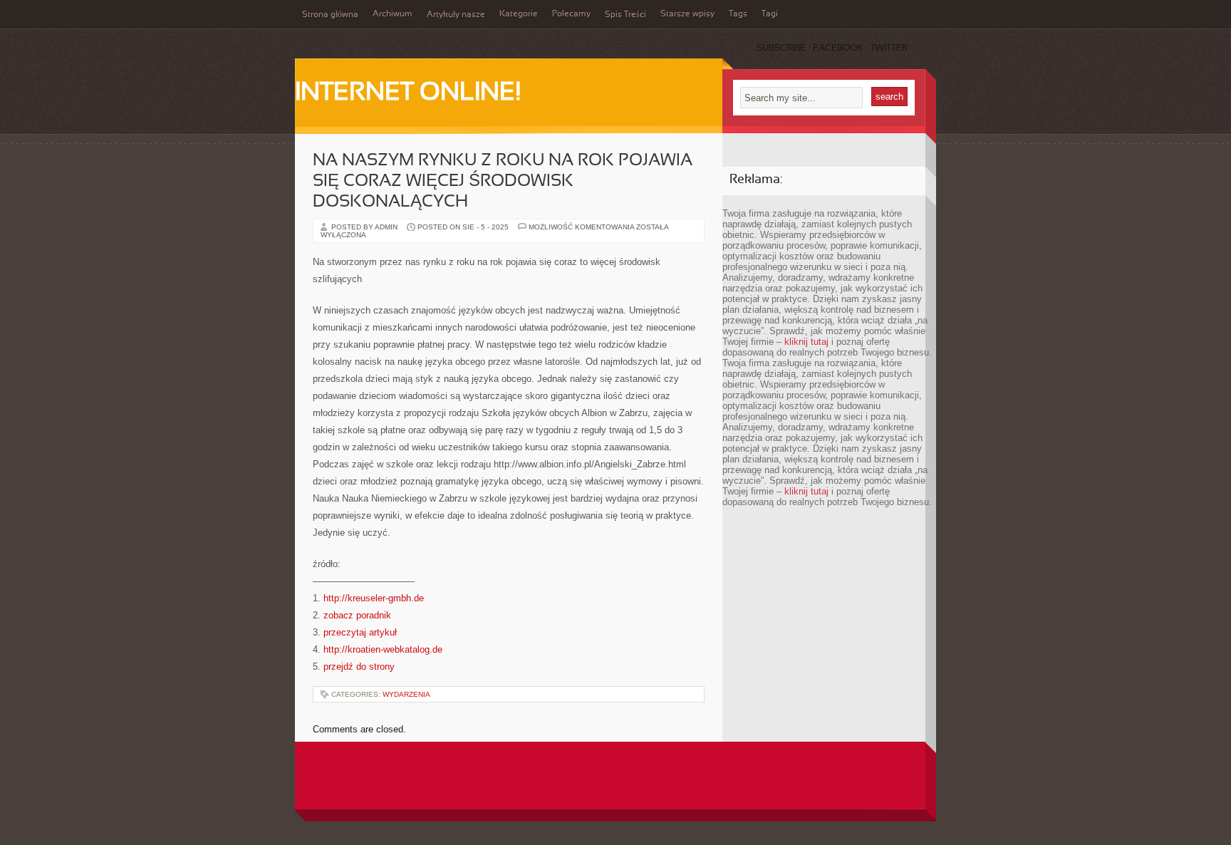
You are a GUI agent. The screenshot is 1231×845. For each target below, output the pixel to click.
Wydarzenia (406, 694)
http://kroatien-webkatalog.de (382, 649)
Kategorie (518, 14)
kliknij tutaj (806, 341)
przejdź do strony (359, 666)
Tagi (770, 14)
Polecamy (571, 14)
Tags (738, 14)
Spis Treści (625, 15)
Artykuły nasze (456, 15)
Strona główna (330, 15)
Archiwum (392, 14)
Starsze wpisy (687, 14)
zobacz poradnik (357, 615)
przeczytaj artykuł (360, 632)
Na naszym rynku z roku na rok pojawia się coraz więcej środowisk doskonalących (502, 181)
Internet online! (408, 93)
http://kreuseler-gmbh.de (373, 598)
